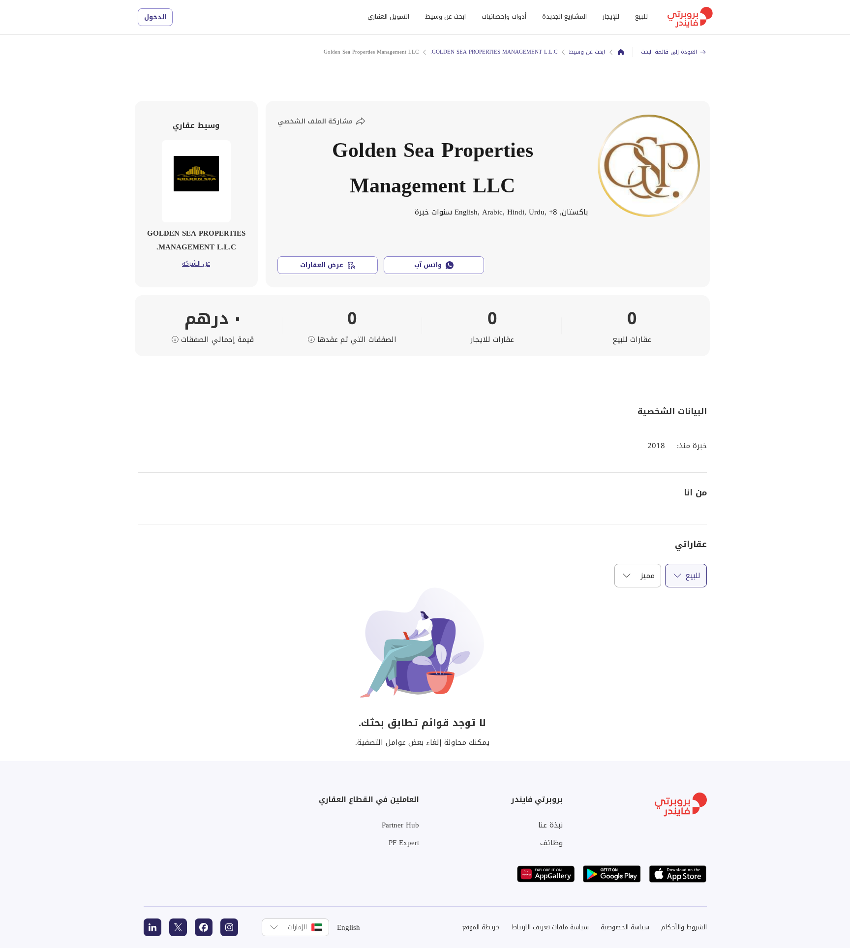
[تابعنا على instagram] (229, 927)
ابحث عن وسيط (445, 16)
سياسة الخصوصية (625, 927)
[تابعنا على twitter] (178, 927)
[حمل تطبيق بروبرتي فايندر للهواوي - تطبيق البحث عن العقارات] (546, 874)
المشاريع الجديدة (564, 16)
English (348, 927)
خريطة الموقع (481, 927)
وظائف (551, 843)
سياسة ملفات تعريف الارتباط (550, 927)
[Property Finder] (621, 52)
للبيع (641, 16)
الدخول (155, 17)
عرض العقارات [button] (321, 265)
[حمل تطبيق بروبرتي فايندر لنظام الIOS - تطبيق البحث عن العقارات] (678, 874)
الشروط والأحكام (684, 927)
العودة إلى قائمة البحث (669, 52)
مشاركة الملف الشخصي (315, 121)
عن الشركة (196, 264)
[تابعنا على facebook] (203, 927)
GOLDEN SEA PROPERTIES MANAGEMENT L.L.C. (493, 52)
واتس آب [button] (428, 265)
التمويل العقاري (388, 16)
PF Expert (404, 843)
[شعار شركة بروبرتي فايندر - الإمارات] (690, 17)
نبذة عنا (550, 825)
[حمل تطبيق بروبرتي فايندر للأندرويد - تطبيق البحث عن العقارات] (612, 874)
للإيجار (611, 16)
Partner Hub (400, 825)
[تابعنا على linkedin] (152, 927)
